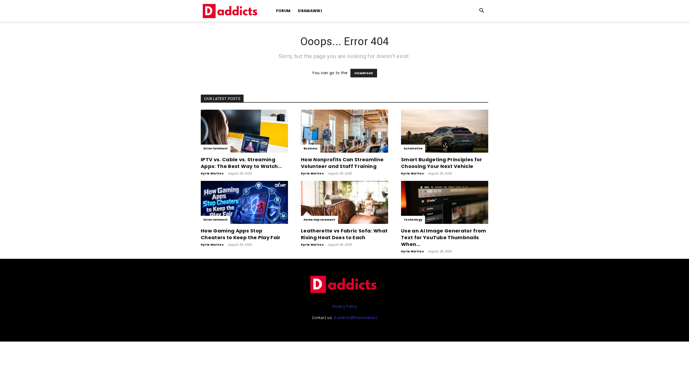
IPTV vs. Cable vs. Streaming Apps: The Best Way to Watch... (241, 163)
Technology (413, 220)
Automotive (413, 148)
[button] (481, 11)
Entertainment (215, 148)
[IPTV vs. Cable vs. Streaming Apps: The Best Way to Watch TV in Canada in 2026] (244, 131)
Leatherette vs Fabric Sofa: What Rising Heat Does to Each (344, 234)
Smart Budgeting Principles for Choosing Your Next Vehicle (441, 163)
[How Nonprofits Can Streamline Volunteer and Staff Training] (344, 131)
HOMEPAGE (363, 73)
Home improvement (319, 220)
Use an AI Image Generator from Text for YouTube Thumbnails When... (443, 237)
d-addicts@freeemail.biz (355, 317)
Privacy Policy (344, 306)
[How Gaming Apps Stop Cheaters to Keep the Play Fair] (244, 202)
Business (311, 148)
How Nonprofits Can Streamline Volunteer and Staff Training (342, 163)
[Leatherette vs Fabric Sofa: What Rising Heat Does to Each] (344, 202)
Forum (283, 10)
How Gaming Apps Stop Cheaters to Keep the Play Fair (241, 234)
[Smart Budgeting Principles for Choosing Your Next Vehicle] (444, 131)
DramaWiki (310, 10)
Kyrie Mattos (212, 173)
